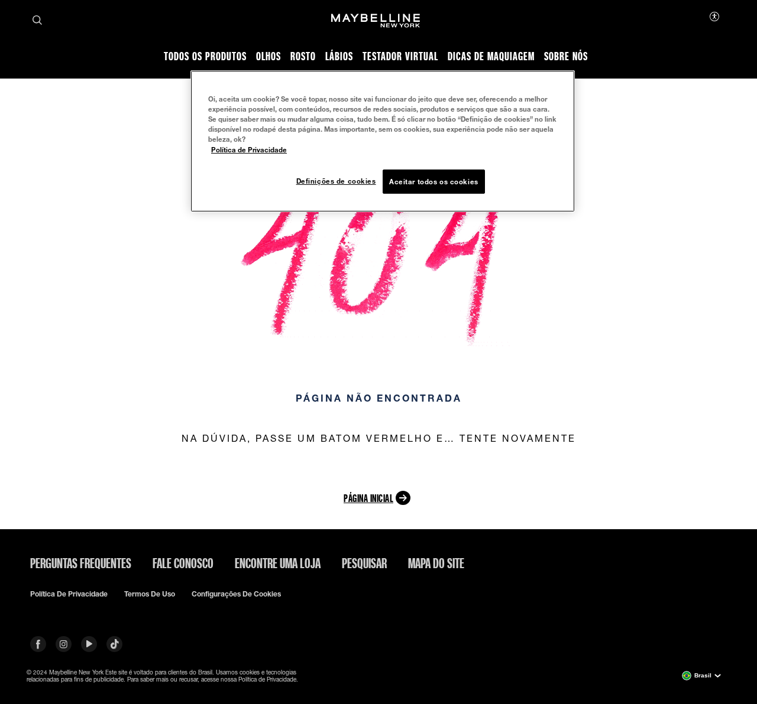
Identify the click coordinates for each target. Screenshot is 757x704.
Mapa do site (436, 563)
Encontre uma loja (278, 563)
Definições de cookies (336, 181)
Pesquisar (364, 563)
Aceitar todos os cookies (433, 181)
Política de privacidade (69, 594)
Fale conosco (183, 563)
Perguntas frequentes (80, 563)
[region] (382, 141)
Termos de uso (149, 594)
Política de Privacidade (249, 150)
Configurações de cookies (236, 594)
